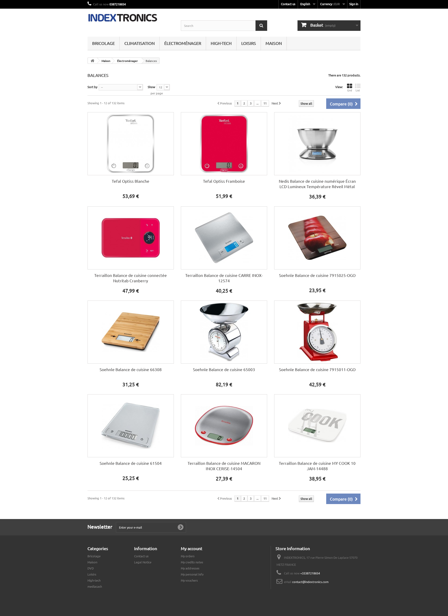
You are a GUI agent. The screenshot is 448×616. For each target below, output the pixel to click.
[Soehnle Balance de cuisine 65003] (224, 332)
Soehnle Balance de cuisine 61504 (131, 463)
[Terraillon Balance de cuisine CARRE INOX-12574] (224, 238)
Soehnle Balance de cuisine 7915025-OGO (317, 275)
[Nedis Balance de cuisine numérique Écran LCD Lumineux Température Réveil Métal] (317, 144)
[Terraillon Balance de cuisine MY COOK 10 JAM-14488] (317, 426)
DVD (91, 568)
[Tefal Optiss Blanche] (131, 144)
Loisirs (248, 43)
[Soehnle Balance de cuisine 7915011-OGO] (317, 332)
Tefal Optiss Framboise (224, 181)
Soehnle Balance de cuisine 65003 (224, 369)
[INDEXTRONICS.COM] (131, 17)
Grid (349, 90)
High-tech (221, 43)
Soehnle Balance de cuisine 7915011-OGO (317, 369)
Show (151, 87)
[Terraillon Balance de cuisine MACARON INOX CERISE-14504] (224, 426)
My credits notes (192, 562)
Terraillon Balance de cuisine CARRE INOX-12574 (224, 278)
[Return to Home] (92, 61)
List (358, 90)
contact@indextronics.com (310, 582)
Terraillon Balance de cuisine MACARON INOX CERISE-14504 (224, 466)
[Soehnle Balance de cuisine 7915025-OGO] (317, 238)
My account (191, 548)
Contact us (288, 4)
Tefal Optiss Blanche (130, 181)
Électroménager (182, 43)
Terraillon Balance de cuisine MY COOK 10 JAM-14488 (317, 466)
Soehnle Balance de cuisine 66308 (131, 369)
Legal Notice (142, 562)
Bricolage (103, 43)
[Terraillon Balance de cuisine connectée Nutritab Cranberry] (131, 238)
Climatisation (139, 43)
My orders (188, 556)
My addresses (190, 568)
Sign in (353, 4)
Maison (274, 43)
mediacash (95, 586)
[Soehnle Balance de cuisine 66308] (131, 332)
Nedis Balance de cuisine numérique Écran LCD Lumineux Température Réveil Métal (317, 184)
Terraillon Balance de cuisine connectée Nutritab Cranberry (130, 278)
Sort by (92, 87)
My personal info (192, 574)
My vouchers (189, 580)
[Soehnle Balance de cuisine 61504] (131, 426)
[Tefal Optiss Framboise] (224, 144)
